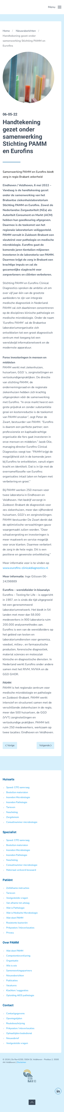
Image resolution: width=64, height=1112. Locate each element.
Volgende (44, 745)
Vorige (10, 745)
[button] (54, 7)
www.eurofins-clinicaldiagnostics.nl (25, 568)
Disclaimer (21, 1062)
